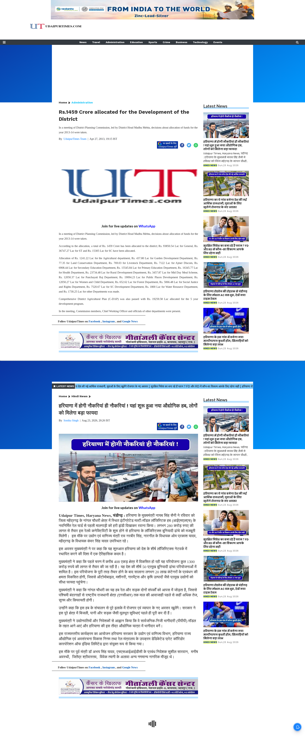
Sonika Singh (71, 420)
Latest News (215, 106)
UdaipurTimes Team (75, 138)
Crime (166, 42)
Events (217, 42)
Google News (130, 321)
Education (136, 42)
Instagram (108, 321)
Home (63, 102)
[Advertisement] (152, 69)
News (82, 42)
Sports (152, 42)
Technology (200, 42)
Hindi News (79, 396)
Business (181, 42)
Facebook (94, 321)
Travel (96, 42)
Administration (115, 42)
